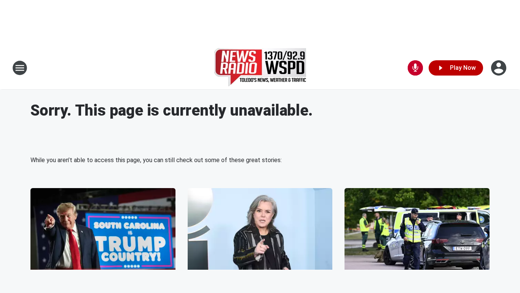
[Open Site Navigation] (19, 68)
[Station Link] (260, 68)
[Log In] (499, 68)
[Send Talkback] (415, 68)
